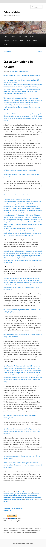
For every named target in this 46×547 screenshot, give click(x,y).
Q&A (25, 36)
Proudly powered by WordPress (23, 543)
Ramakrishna (22, 496)
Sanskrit (15, 40)
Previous (7, 51)
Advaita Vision (12, 12)
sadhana (35, 496)
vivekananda (7, 499)
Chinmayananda (14, 494)
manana (6, 496)
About (28, 40)
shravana (21, 498)
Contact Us (7, 510)
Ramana (29, 496)
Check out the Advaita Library (13, 508)
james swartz (35, 494)
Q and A (25, 492)
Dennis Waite (24, 71)
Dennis (20, 492)
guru (28, 494)
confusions (23, 494)
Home (5, 36)
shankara (15, 498)
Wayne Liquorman (17, 499)
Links (21, 40)
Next (40, 51)
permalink (7, 501)
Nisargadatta (13, 496)
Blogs (19, 36)
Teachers (6, 40)
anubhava (38, 492)
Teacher (27, 498)
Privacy (35, 40)
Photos (6, 45)
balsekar (6, 494)
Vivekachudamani (35, 498)
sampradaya (7, 498)
